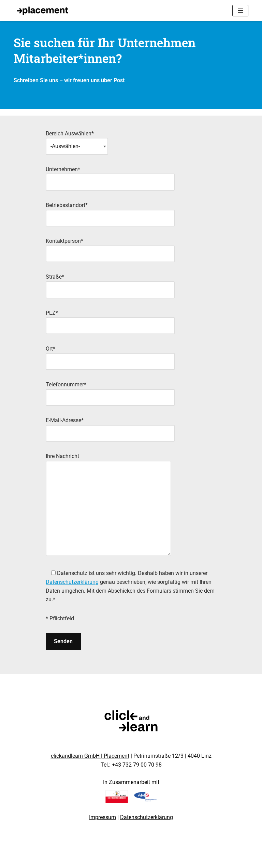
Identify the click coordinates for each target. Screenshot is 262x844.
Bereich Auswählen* (70, 133)
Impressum (102, 817)
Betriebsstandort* (67, 205)
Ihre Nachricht (62, 456)
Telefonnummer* (66, 384)
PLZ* (52, 313)
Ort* (50, 348)
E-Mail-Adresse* (65, 420)
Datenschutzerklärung (72, 582)
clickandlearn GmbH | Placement (90, 756)
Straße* (55, 276)
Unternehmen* (63, 169)
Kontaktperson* (64, 241)
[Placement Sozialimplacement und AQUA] (43, 10)
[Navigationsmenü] (240, 10)
